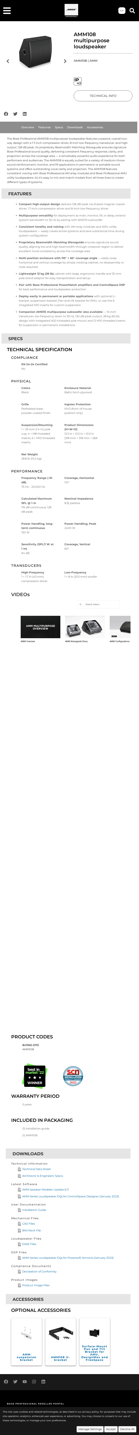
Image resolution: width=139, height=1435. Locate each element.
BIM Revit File (31, 1230)
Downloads (75, 127)
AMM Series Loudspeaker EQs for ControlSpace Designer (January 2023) (70, 1196)
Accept (111, 1429)
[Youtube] (24, 1381)
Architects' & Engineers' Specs (42, 1175)
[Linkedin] (24, 114)
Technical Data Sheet (36, 1169)
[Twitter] (15, 114)
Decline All (127, 1429)
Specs (59, 127)
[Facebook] (6, 114)
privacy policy (90, 1411)
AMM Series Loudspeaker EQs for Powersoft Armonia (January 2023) (68, 1257)
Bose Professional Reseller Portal (35, 1403)
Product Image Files (35, 1285)
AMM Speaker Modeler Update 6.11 (45, 1189)
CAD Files (28, 1223)
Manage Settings (90, 1429)
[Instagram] (34, 1381)
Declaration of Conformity (39, 1271)
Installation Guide (34, 1210)
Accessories (95, 127)
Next (65, 61)
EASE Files (29, 1244)
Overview (27, 127)
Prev (7, 61)
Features (44, 127)
